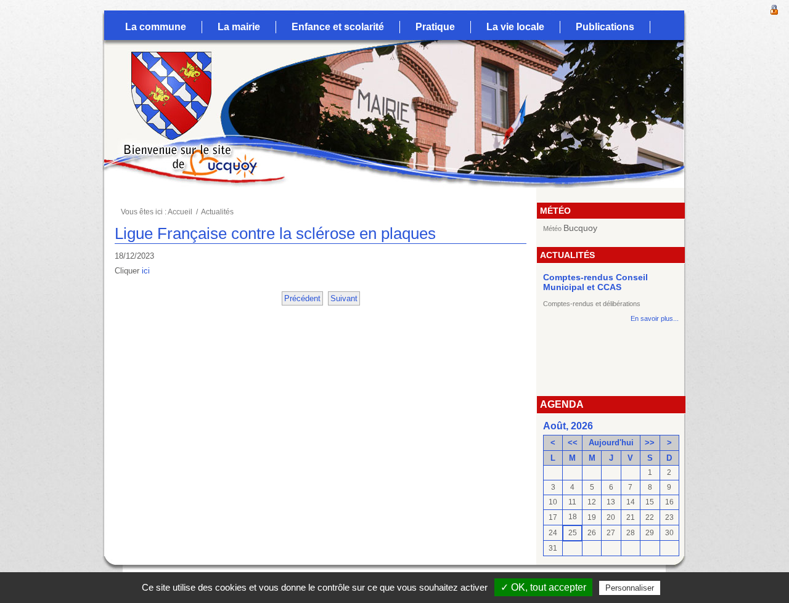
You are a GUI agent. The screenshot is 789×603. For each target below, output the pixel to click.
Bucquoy (580, 228)
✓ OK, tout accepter (543, 587)
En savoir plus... (655, 318)
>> (650, 442)
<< (573, 442)
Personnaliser (629, 588)
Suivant (344, 298)
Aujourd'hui (611, 442)
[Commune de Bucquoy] (161, 70)
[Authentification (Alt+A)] (774, 8)
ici (146, 270)
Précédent (302, 298)
